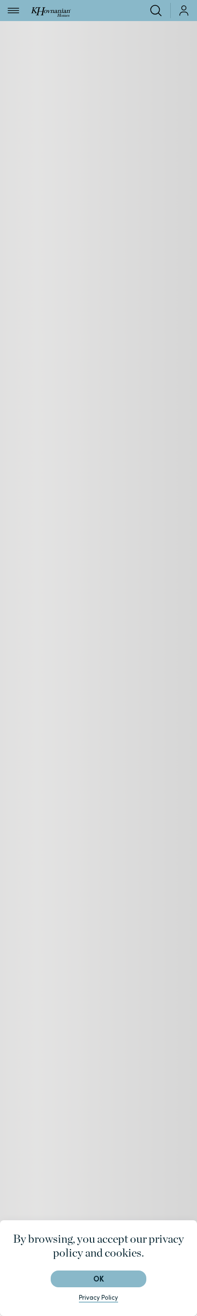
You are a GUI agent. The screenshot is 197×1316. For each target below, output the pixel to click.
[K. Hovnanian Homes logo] (51, 10)
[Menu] (13, 10)
